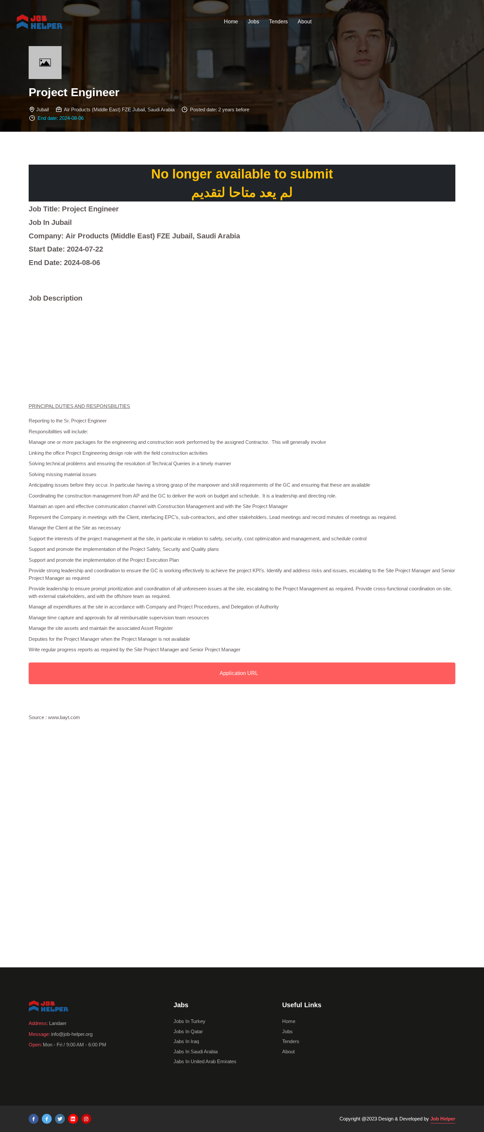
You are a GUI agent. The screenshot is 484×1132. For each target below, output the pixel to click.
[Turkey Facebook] (34, 1119)
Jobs (253, 21)
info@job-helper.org (72, 1034)
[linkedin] (73, 1119)
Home (231, 21)
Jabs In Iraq (186, 1041)
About (304, 21)
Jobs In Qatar (188, 1031)
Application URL (239, 673)
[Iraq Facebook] (47, 1119)
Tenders (278, 21)
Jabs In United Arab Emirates (205, 1061)
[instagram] (86, 1119)
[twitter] (60, 1119)
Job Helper (442, 1118)
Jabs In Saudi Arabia (196, 1051)
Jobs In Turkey (189, 1021)
